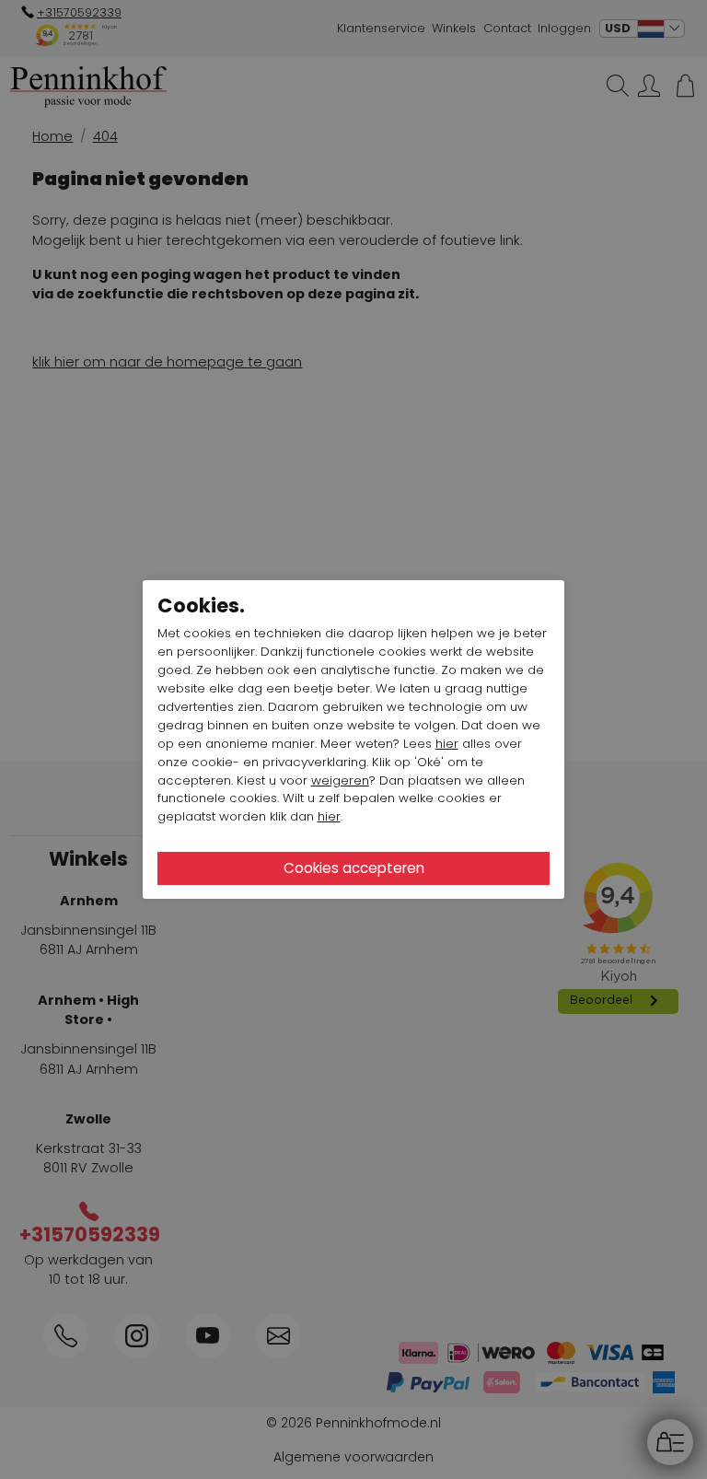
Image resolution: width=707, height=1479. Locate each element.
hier (446, 743)
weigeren (340, 780)
